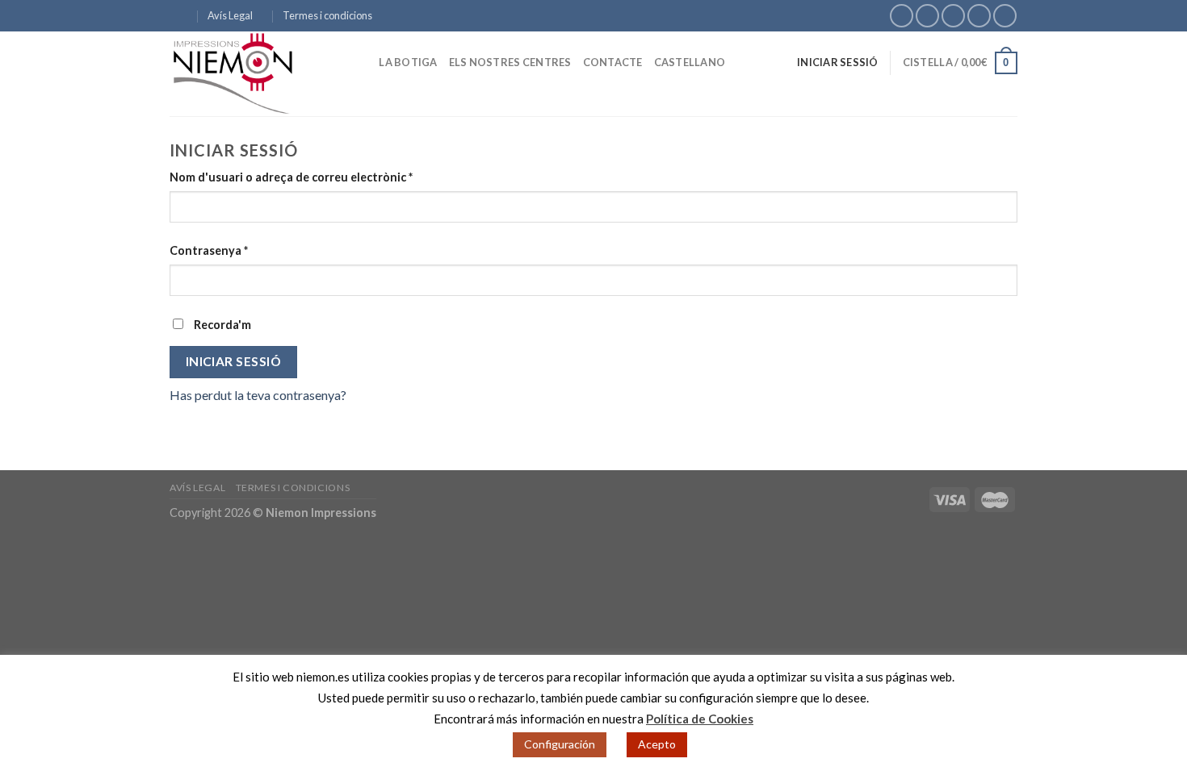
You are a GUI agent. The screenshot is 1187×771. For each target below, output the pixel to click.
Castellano (690, 62)
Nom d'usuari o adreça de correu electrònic (291, 177)
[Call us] (979, 15)
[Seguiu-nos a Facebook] (901, 15)
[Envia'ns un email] (953, 15)
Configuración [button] (559, 744)
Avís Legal (230, 15)
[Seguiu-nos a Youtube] (1005, 15)
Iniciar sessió (234, 361)
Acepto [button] (657, 744)
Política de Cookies (699, 718)
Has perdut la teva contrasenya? (258, 394)
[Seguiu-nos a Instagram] (927, 15)
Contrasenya (209, 250)
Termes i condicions (327, 15)
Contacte (613, 62)
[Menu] (179, 15)
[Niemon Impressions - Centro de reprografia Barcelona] (250, 73)
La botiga (408, 62)
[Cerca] (361, 62)
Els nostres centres (510, 62)
